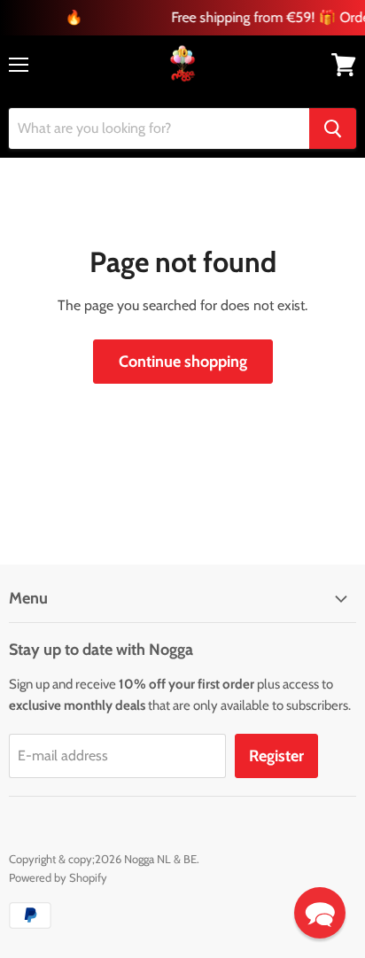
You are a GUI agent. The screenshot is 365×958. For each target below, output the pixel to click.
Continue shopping (183, 361)
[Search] (332, 128)
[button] (320, 913)
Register (276, 756)
